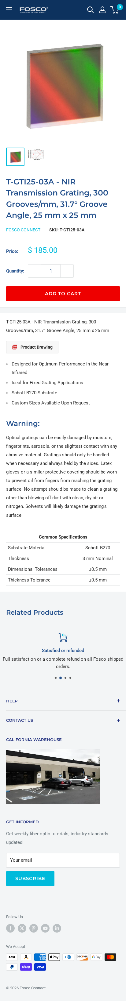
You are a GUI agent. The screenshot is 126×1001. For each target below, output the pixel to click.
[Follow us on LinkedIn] (57, 928)
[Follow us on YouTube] (45, 928)
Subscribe (30, 878)
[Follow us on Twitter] (22, 928)
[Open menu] (9, 9)
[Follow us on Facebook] (10, 928)
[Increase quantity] (67, 271)
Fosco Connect (23, 229)
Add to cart (63, 293)
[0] (115, 10)
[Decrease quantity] (34, 271)
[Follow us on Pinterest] (33, 928)
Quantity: (15, 271)
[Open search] (90, 9)
